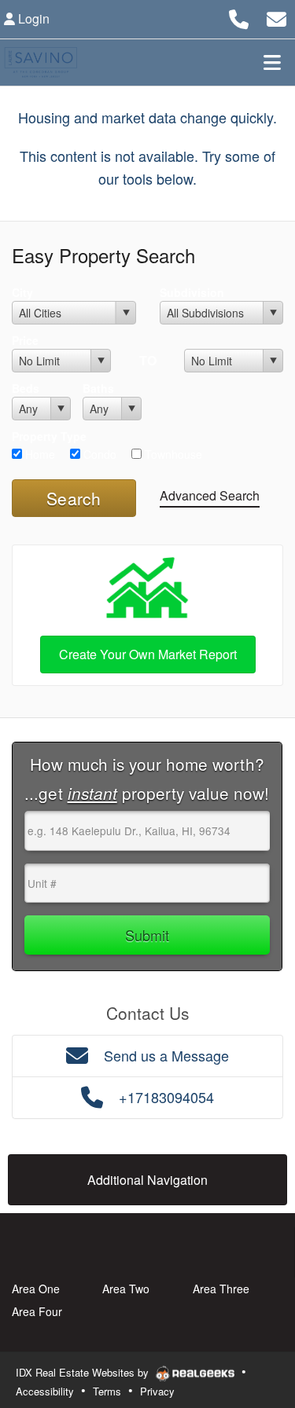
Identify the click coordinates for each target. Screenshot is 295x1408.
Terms (107, 1391)
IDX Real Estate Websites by (84, 1372)
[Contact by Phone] (239, 17)
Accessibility (45, 1391)
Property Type (49, 436)
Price (25, 340)
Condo (98, 454)
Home (38, 454)
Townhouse (172, 454)
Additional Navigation (147, 1180)
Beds (25, 388)
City (22, 292)
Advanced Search (210, 495)
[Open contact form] (276, 17)
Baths (98, 388)
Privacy (157, 1391)
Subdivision (192, 292)
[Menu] (272, 62)
